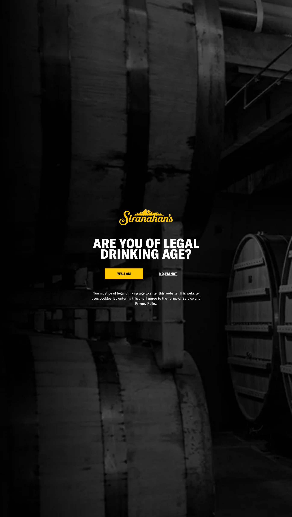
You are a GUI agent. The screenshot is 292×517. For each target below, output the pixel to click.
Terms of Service (181, 298)
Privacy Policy (145, 303)
